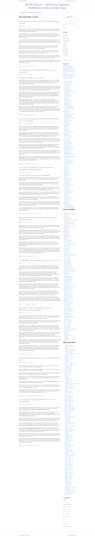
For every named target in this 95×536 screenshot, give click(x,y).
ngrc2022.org (66, 171)
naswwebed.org (67, 183)
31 (65, 25)
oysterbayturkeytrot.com (69, 406)
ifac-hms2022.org (67, 232)
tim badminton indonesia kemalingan (36, 213)
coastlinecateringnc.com (69, 351)
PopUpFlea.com (67, 129)
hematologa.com (68, 360)
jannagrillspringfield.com (68, 287)
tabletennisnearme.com (68, 335)
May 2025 (65, 45)
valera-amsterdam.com (69, 463)
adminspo (31, 26)
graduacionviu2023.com (69, 396)
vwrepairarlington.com (69, 345)
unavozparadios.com (67, 252)
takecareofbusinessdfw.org (69, 113)
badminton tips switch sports (34, 445)
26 (69, 24)
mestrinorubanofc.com (69, 473)
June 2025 (65, 44)
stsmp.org (66, 98)
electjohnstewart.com (68, 477)
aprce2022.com (66, 187)
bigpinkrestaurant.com (68, 143)
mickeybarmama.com (68, 314)
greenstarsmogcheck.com (68, 267)
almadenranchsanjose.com (69, 179)
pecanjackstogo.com (68, 397)
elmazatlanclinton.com (68, 261)
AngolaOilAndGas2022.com (69, 190)
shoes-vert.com (67, 253)
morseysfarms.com (67, 323)
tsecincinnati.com (67, 243)
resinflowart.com (68, 375)
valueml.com (66, 130)
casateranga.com (68, 420)
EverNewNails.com (67, 154)
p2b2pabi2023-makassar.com (69, 213)
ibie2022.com (66, 188)
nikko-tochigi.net (68, 447)
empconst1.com (67, 140)
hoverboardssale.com (68, 95)
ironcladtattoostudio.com (69, 401)
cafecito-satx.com (68, 395)
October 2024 (65, 54)
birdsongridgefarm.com (69, 460)
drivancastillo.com (68, 441)
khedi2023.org (66, 221)
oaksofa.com (66, 336)
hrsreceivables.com (67, 139)
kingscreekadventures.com (69, 117)
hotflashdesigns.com (67, 151)
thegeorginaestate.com (68, 308)
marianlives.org (67, 86)
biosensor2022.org (67, 228)
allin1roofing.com (68, 437)
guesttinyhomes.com (68, 363)
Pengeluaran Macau (67, 504)
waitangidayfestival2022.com (69, 206)
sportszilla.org (66, 318)
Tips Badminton (39, 12)
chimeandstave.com (68, 370)
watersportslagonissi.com (68, 162)
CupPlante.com (66, 125)
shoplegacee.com (67, 122)
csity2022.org (66, 239)
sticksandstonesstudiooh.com (70, 422)
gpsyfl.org (66, 340)
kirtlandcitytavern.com (69, 455)
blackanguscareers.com (69, 468)
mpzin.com (66, 126)
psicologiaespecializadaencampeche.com (72, 354)
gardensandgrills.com (69, 445)
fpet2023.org (66, 169)
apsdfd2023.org (67, 197)
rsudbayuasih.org (68, 482)
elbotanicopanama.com (68, 254)
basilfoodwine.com (68, 446)
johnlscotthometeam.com (68, 160)
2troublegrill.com (68, 419)
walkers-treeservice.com (69, 423)
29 (74, 24)
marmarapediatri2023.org (68, 223)
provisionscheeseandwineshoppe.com (71, 219)
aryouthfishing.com (68, 391)
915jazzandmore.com (68, 296)
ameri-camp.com (67, 138)
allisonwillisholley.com (69, 431)
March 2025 (65, 48)
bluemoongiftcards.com (69, 450)
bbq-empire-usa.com (67, 330)
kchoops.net (67, 453)
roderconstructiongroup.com (69, 244)
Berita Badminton (23, 12)
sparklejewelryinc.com (69, 400)
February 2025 (65, 49)
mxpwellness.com (68, 427)
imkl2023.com (66, 199)
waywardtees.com (67, 88)
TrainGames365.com (67, 106)
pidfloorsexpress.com (68, 89)
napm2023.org (66, 196)
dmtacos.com (67, 355)
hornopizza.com (68, 358)
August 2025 (65, 41)
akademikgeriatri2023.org (68, 222)
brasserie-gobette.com (68, 321)
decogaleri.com (66, 250)
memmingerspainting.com (69, 145)
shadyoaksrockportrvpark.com (69, 255)
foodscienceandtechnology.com (70, 490)
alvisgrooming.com (67, 307)
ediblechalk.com (67, 334)
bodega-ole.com (68, 471)
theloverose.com (68, 373)
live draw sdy (65, 523)
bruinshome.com (68, 402)
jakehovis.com (66, 299)
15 (74, 21)
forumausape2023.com (68, 198)
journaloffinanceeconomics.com (70, 487)
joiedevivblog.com (68, 462)
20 (71, 23)
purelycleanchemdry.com (68, 120)
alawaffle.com (67, 390)
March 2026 (65, 34)
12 (69, 21)
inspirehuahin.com (67, 144)
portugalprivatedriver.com (69, 273)
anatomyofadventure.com (69, 440)
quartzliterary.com (67, 284)
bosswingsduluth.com (68, 300)
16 (63, 23)
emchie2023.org (67, 225)
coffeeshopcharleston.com (69, 276)
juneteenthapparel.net (69, 485)
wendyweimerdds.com (68, 136)
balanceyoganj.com (67, 103)
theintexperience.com (68, 82)
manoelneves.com (67, 99)
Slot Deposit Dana (66, 511)
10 (65, 21)
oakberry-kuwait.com (68, 282)
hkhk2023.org (66, 194)
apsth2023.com (66, 202)
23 (63, 24)
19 (69, 23)
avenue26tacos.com (68, 381)
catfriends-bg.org (67, 85)
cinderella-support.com (68, 142)
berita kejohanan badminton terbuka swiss (37, 395)
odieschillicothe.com (67, 263)
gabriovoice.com (68, 374)
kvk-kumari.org (67, 488)
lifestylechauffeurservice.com (69, 153)
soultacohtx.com (67, 337)
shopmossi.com (67, 424)
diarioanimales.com (67, 249)
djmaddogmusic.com (68, 435)
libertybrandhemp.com (69, 464)
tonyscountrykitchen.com (68, 303)
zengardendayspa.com (69, 399)
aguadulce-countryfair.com (69, 298)
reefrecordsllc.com (68, 388)
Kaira (25, 535)
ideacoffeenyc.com (67, 262)
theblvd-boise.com (67, 167)
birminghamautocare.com (68, 302)
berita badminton (33, 256)
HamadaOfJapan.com (68, 115)
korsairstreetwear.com (69, 378)
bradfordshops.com (67, 178)
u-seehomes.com (67, 161)
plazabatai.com (66, 245)
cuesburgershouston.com (69, 352)
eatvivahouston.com (68, 368)
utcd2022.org (66, 227)
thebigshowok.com (68, 369)
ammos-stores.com (68, 458)
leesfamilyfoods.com (67, 172)
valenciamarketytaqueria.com (70, 387)
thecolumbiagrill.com (68, 218)
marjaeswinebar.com (67, 259)
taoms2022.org (66, 234)
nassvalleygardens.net (69, 476)
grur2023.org (66, 193)
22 (74, 23)
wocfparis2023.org (67, 214)
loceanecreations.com (69, 459)
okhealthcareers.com (68, 81)
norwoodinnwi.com (68, 465)
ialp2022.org (66, 230)
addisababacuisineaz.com (69, 492)
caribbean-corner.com (69, 449)
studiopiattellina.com (68, 286)
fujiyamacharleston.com (68, 289)
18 (67, 23)
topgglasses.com (68, 382)
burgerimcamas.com (68, 494)
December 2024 (66, 52)
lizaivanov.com (67, 361)
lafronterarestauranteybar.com (70, 408)
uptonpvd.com (67, 418)
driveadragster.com (68, 359)
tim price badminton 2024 (34, 66)
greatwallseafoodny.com (69, 372)
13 (71, 21)
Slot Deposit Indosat (67, 526)
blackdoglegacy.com (68, 366)
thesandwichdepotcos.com (69, 148)
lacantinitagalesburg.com (68, 264)
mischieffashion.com (67, 163)
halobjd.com (66, 109)
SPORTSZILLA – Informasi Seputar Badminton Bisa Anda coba (47, 6)
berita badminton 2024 (34, 114)
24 (65, 24)
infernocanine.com (68, 428)
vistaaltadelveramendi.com (69, 350)
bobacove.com (66, 312)
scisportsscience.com (68, 491)
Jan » (67, 28)
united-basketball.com (69, 392)
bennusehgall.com (67, 241)
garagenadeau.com (67, 152)
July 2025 (64, 43)
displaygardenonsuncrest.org (69, 328)
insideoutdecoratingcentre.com (69, 156)
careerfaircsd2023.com (68, 201)
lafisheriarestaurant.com (68, 295)
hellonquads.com (67, 248)
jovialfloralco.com (67, 158)
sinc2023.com (66, 216)
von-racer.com (66, 275)
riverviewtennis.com (67, 325)
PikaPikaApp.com (67, 112)
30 (63, 25)
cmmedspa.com (67, 442)
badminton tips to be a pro (34, 163)
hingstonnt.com (67, 93)
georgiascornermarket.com (69, 271)
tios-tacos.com (67, 393)
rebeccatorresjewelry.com (68, 131)
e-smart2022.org (67, 170)
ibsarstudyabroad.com (68, 240)
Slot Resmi (65, 521)
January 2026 (65, 36)
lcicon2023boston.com (68, 205)
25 (67, 24)
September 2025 (66, 40)
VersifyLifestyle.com (67, 116)
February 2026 (65, 35)
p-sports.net (67, 377)
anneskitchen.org (68, 386)
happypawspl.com (67, 268)
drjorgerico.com (67, 134)
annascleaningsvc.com (69, 404)
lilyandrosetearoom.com (69, 409)
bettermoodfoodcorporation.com (70, 91)
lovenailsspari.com (67, 281)
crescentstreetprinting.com (70, 356)
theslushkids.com (68, 411)
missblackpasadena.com (69, 384)
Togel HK (65, 499)
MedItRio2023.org (67, 203)
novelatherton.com (68, 474)
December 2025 (66, 37)
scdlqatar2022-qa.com (68, 217)
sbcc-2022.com (66, 189)
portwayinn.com (68, 433)
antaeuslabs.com (67, 118)
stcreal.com (66, 127)
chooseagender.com (67, 94)
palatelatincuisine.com (69, 365)
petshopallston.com (68, 379)
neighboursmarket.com (69, 467)
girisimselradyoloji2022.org (69, 226)
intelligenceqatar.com (68, 111)
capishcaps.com (67, 339)
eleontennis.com (67, 175)
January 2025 (65, 50)
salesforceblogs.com (67, 104)
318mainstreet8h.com (68, 280)
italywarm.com (67, 486)
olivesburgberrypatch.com (69, 410)
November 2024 (66, 53)
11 (67, 21)
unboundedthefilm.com (68, 84)
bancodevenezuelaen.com (68, 90)
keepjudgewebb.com (68, 438)
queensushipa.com (67, 135)
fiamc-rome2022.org (67, 293)
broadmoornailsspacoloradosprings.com (72, 383)
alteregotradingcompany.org (69, 185)
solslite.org (67, 432)
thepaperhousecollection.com (70, 429)
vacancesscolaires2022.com (69, 207)
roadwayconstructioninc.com (69, 316)
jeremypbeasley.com (67, 147)
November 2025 (66, 39)
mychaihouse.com (67, 305)
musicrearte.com (67, 322)
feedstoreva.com (67, 331)
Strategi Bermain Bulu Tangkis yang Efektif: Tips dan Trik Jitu (39, 260)
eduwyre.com (66, 165)
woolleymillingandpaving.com (70, 417)
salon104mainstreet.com (68, 277)
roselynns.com (66, 102)
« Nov (64, 28)
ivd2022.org (66, 237)
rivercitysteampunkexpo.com (70, 451)
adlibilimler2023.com (67, 181)
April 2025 (65, 46)
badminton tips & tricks (33, 304)
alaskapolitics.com (67, 97)
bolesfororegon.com (68, 469)
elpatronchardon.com (68, 290)
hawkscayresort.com (67, 246)
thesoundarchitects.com (69, 436)
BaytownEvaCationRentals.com (69, 107)
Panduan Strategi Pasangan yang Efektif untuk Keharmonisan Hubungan (69, 72)
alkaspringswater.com (68, 278)
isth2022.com (66, 212)
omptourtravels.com (68, 478)
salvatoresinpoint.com (68, 157)
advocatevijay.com (67, 180)
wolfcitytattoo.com (68, 405)
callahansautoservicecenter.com (70, 269)
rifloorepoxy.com (68, 415)
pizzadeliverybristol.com (68, 266)
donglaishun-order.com (68, 291)
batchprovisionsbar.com (68, 320)
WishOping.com (67, 121)
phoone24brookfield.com (68, 313)
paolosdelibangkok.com (68, 311)
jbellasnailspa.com (67, 304)
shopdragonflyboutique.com (69, 317)
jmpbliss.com (66, 133)
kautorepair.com (67, 258)
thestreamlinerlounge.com (69, 472)
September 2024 (66, 55)
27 (71, 24)
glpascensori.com (68, 414)
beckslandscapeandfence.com (70, 349)
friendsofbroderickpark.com (69, 285)
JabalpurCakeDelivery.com (69, 108)
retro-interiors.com (67, 166)
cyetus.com (66, 176)
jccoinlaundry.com (67, 257)
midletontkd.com (68, 444)
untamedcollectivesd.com (69, 426)
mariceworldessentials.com (69, 294)
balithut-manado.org (68, 184)
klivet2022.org (66, 231)
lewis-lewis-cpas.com (67, 174)
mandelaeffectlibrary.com (68, 100)
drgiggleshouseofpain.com (69, 149)
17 (65, 23)
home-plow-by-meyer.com (69, 364)
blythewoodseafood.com (68, 309)
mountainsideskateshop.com (70, 454)
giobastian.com (67, 413)
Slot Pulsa (65, 502)
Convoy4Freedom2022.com (69, 192)
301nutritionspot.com (69, 456)
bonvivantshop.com (67, 124)
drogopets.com (66, 332)
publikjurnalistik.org (68, 483)
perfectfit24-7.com (67, 272)
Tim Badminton (31, 12)
